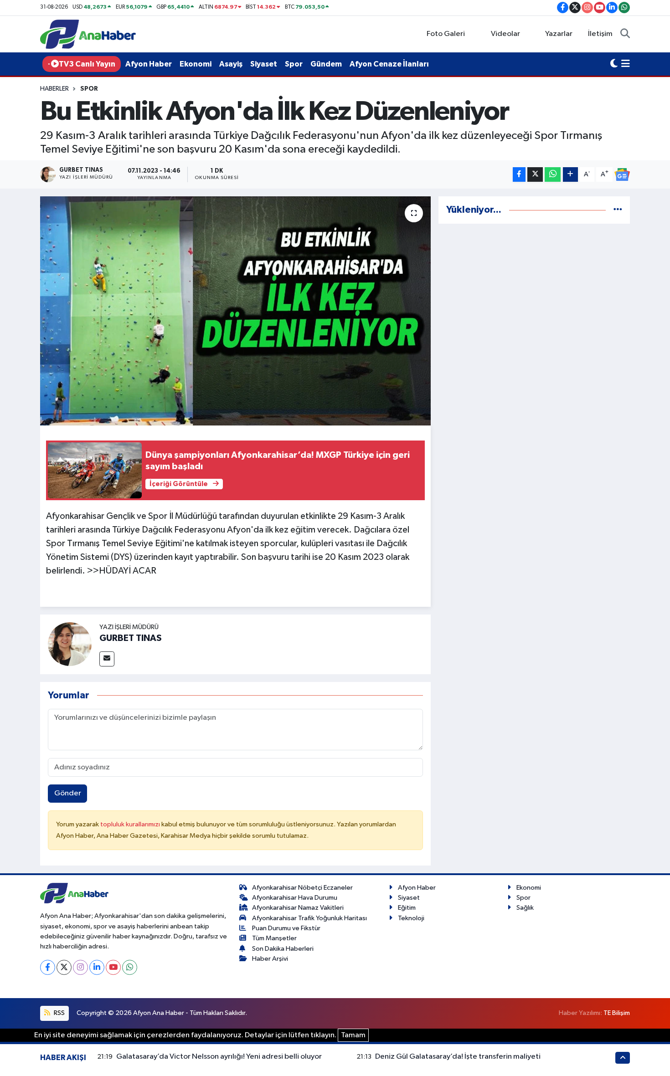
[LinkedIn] (96, 967)
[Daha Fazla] (570, 174)
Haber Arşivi (270, 958)
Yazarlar (558, 34)
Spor (294, 64)
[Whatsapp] (129, 967)
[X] (64, 967)
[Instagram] (80, 967)
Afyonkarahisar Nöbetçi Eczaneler (302, 887)
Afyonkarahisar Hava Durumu (294, 897)
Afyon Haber (148, 64)
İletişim (600, 34)
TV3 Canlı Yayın (87, 64)
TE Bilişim (616, 1012)
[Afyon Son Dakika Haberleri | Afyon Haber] (88, 33)
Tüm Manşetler (274, 938)
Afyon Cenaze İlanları (389, 64)
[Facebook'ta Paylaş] (519, 174)
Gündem (326, 64)
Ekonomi (195, 64)
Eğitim (407, 907)
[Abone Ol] (622, 174)
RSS (58, 1012)
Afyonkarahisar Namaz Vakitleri (298, 907)
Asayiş (230, 64)
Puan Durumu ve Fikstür (286, 928)
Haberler (54, 89)
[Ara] (625, 34)
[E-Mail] (106, 658)
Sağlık (525, 907)
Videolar (505, 34)
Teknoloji (411, 918)
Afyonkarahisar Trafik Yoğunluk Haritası (309, 918)
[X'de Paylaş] (535, 174)
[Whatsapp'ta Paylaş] (553, 174)
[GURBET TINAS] (70, 644)
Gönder (67, 793)
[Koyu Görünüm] (614, 64)
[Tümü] (617, 210)
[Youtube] (113, 967)
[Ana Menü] (625, 64)
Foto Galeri (446, 34)
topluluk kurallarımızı (130, 824)
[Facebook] (47, 967)
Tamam (353, 1035)
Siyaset (263, 64)
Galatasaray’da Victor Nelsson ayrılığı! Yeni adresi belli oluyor (219, 1057)
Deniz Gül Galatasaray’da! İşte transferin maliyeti (458, 1057)
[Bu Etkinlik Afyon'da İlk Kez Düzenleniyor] (235, 310)
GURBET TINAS (130, 638)
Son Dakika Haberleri (283, 948)
